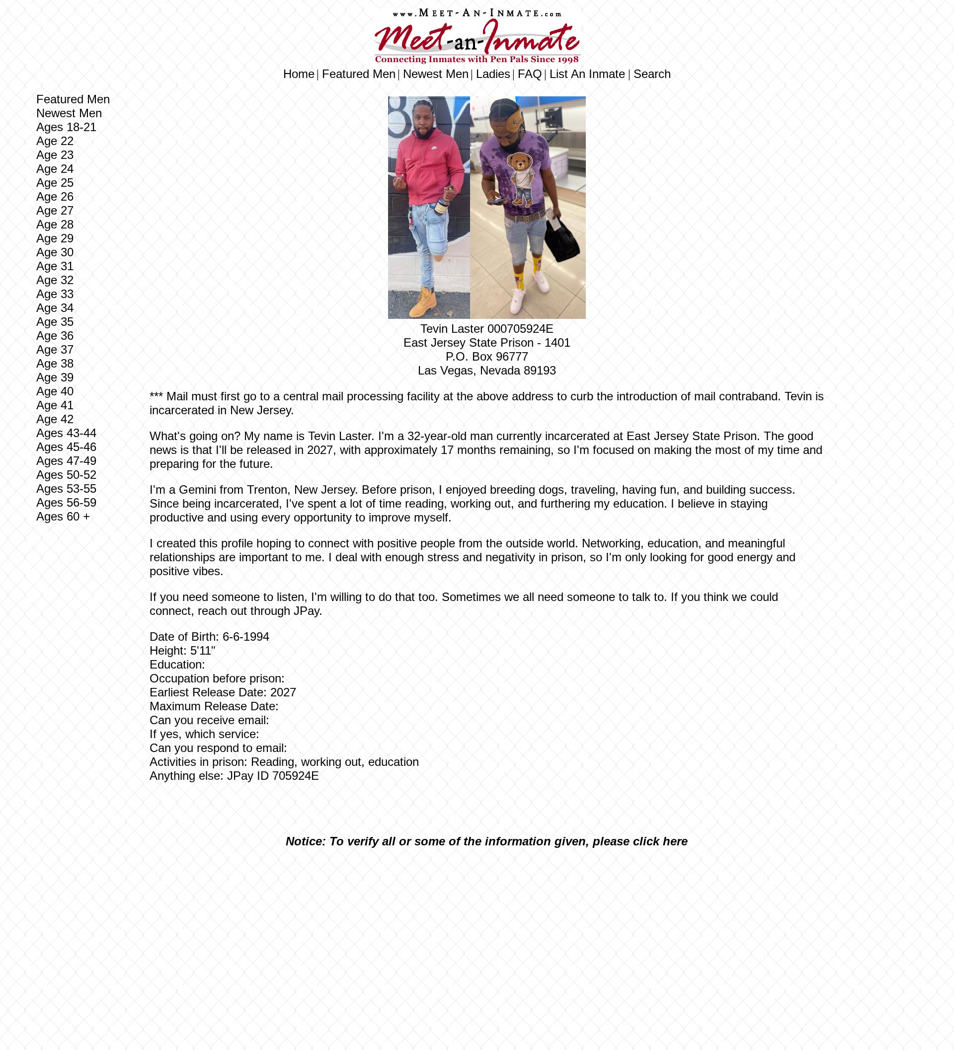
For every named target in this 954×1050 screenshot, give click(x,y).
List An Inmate (587, 73)
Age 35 (55, 321)
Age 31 (55, 266)
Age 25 (55, 182)
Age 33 (55, 293)
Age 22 (55, 141)
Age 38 (55, 363)
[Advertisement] (487, 929)
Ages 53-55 (66, 488)
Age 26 (55, 196)
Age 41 (55, 405)
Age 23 (55, 154)
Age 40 (55, 391)
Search (652, 73)
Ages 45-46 (66, 446)
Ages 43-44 (66, 433)
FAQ (530, 73)
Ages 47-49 (66, 460)
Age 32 (55, 280)
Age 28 (55, 224)
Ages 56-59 (66, 502)
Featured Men (359, 73)
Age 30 (55, 252)
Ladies (493, 73)
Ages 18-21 (66, 127)
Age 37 (55, 349)
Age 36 (55, 335)
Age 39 (55, 377)
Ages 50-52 (66, 474)
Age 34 (55, 307)
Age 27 (55, 210)
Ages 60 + (63, 516)
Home (299, 73)
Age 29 (55, 238)
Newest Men (436, 73)
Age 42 (55, 419)
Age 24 (55, 168)
